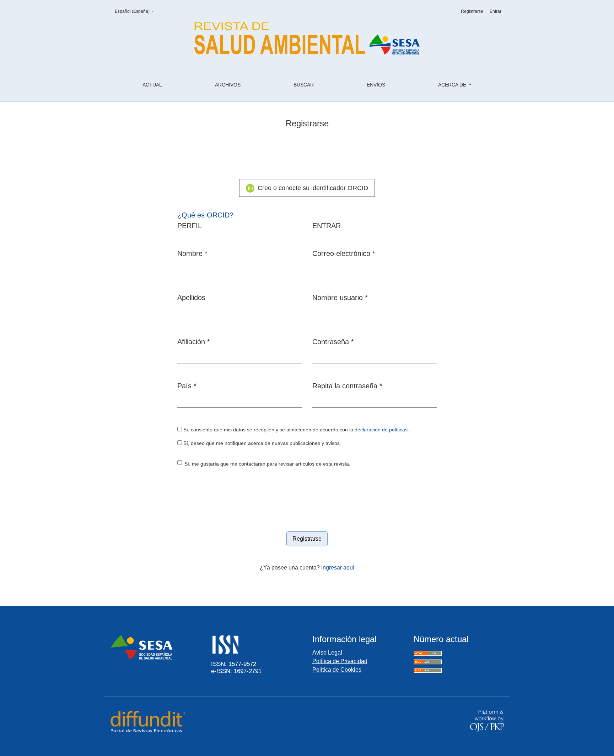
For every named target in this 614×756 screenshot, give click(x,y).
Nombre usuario (340, 297)
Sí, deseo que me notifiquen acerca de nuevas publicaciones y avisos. (261, 443)
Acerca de (453, 85)
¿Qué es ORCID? (205, 215)
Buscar (303, 85)
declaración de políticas (381, 429)
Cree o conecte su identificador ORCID (312, 187)
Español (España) (136, 11)
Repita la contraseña (347, 386)
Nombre (192, 253)
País (186, 386)
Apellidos (191, 297)
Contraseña (333, 341)
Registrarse (472, 11)
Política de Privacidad (339, 661)
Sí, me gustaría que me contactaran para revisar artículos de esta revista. (267, 464)
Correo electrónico (343, 253)
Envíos (376, 85)
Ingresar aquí (337, 568)
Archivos (228, 85)
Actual (152, 85)
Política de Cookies (336, 670)
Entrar (495, 11)
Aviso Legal (327, 653)
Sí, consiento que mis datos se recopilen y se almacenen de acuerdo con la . (295, 429)
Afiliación (193, 341)
